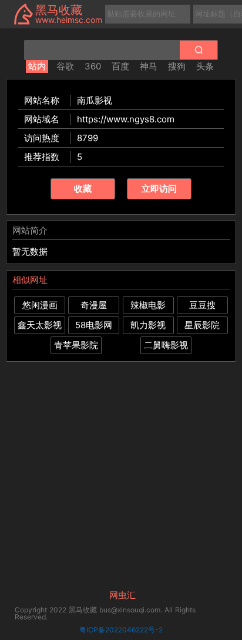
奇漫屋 (93, 305)
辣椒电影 (148, 305)
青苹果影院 (76, 345)
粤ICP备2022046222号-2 (121, 629)
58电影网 (93, 325)
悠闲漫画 (40, 305)
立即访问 (159, 188)
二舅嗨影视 (166, 345)
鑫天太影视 (40, 325)
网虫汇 (122, 595)
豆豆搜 (202, 305)
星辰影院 (202, 325)
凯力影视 (148, 325)
